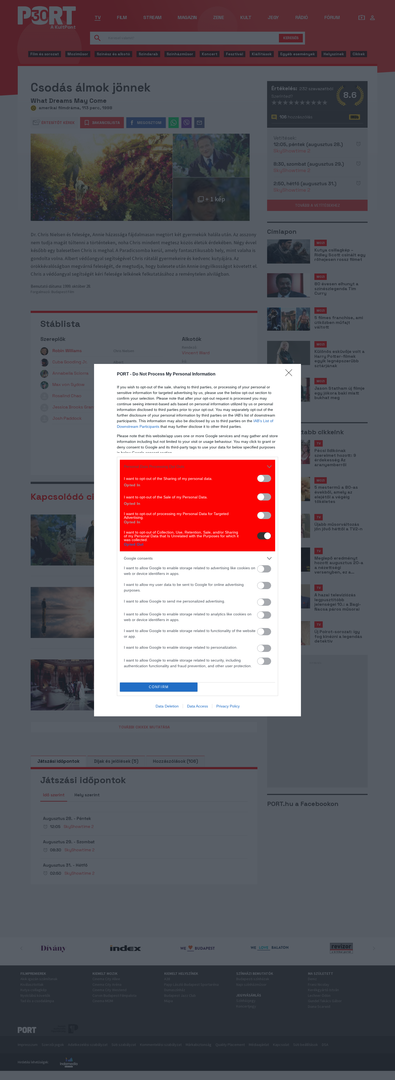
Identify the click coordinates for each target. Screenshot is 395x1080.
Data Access (197, 706)
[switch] (264, 478)
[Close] (290, 374)
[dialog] (197, 540)
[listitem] (197, 466)
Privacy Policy (228, 706)
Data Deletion (167, 706)
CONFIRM (159, 687)
